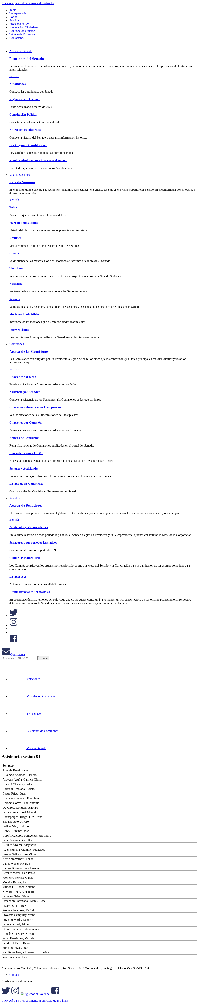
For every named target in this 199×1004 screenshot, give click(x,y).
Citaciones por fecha (22, 376)
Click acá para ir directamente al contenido (28, 3)
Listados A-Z (17, 576)
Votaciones (16, 268)
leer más (14, 76)
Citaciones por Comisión (25, 422)
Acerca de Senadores (25, 505)
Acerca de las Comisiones (29, 351)
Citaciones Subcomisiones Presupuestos (35, 407)
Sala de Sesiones (19, 174)
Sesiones (14, 299)
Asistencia (16, 283)
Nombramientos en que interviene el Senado (38, 160)
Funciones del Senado (26, 59)
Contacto (14, 974)
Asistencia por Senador (24, 392)
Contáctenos (17, 654)
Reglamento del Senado (24, 99)
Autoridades (17, 84)
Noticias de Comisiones (24, 438)
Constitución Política (23, 114)
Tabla (13, 207)
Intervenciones (19, 329)
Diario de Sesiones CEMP (26, 453)
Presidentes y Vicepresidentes (28, 527)
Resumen (15, 238)
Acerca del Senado (20, 51)
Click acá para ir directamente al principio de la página (35, 1000)
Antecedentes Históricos (25, 129)
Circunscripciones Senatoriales (29, 591)
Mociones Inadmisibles (24, 314)
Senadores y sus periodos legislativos (33, 542)
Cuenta (14, 253)
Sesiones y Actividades (23, 468)
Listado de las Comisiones (26, 483)
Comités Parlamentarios (25, 557)
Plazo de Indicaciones (23, 222)
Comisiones (16, 344)
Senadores (15, 498)
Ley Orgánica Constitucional (28, 145)
